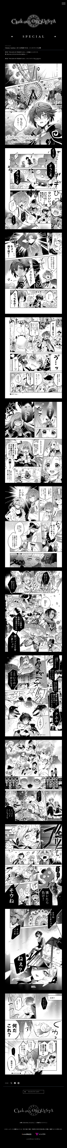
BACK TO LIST (33, 1091)
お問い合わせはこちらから (27, 1122)
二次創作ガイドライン (41, 1122)
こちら (37, 58)
